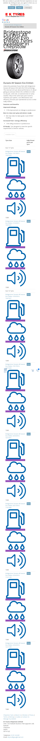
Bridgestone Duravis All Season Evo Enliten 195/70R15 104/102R (15, 153)
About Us (18, 715)
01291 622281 (15, 735)
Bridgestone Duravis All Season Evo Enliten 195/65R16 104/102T (15, 296)
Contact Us (25, 717)
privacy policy (25, 5)
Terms (5, 717)
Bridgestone (18, 25)
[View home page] (18, 15)
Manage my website (9, 719)
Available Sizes (10, 134)
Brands (11, 25)
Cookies (18, 717)
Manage (28, 7)
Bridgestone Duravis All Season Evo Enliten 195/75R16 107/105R (15, 366)
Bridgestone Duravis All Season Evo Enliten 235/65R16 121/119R (15, 645)
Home (7, 25)
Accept (11, 7)
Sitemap (11, 717)
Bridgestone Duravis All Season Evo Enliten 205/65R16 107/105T (15, 436)
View (28, 151)
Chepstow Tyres (8, 715)
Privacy (31, 715)
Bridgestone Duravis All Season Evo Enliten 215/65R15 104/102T (15, 223)
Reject (20, 7)
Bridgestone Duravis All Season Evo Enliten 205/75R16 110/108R (15, 505)
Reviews (25, 715)
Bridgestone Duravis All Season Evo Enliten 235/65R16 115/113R (15, 575)
